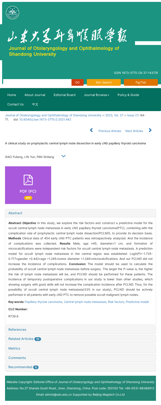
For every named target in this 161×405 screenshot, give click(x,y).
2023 (108, 115)
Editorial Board (64, 95)
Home (11, 95)
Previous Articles (110, 131)
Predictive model (137, 302)
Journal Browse (95, 95)
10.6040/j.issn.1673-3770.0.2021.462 (45, 119)
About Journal (35, 95)
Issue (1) (133, 115)
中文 (35, 104)
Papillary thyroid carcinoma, (44, 302)
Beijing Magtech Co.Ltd (109, 394)
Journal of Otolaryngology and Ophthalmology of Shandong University (53, 115)
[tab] (80, 213)
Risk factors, (117, 302)
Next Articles (134, 131)
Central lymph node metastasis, (86, 302)
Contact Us (15, 104)
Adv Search (104, 82)
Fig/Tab (141, 82)
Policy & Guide (128, 95)
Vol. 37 (118, 115)
